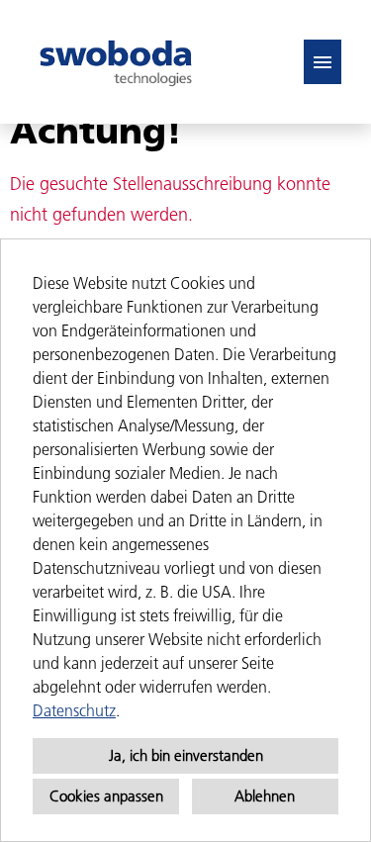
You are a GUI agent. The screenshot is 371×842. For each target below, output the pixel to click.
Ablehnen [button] (264, 796)
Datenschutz (74, 710)
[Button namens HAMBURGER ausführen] (322, 62)
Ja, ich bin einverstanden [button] (186, 755)
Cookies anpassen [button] (106, 796)
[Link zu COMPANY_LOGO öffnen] (116, 62)
